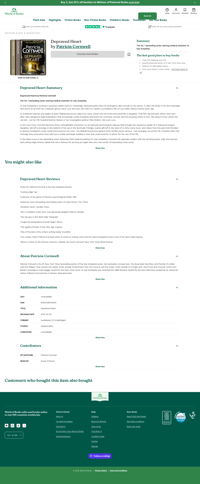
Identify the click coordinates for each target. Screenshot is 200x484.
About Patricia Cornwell (39, 256)
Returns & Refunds (98, 421)
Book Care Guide (133, 426)
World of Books (86, 471)
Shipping (94, 416)
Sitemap (94, 446)
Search (147, 16)
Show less (100, 148)
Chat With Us (96, 431)
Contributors (30, 346)
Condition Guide (97, 436)
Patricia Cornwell (73, 47)
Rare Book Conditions (135, 421)
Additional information (38, 287)
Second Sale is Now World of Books (70, 431)
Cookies (94, 441)
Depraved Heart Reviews (40, 179)
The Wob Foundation (64, 421)
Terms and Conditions (118, 470)
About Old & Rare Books (136, 416)
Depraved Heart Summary (41, 88)
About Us (59, 416)
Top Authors (60, 426)
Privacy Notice (101, 470)
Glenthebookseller (63, 436)
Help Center (96, 426)
